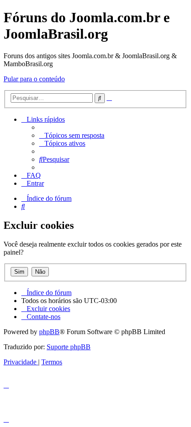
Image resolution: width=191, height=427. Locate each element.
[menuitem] (71, 135)
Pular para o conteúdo (34, 79)
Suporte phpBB (69, 347)
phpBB (49, 331)
